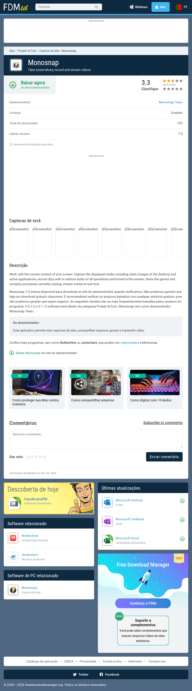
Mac (12, 51)
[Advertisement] (96, 31)
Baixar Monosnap (28, 353)
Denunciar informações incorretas (33, 144)
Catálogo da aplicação (42, 661)
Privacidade (88, 661)
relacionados (130, 342)
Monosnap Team (171, 102)
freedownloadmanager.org (44, 685)
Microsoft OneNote (130, 519)
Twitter (83, 674)
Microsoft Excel (127, 538)
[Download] (182, 501)
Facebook (112, 674)
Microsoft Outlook (129, 500)
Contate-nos (157, 661)
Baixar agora (33, 82)
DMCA (68, 661)
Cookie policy (112, 661)
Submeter (135, 661)
